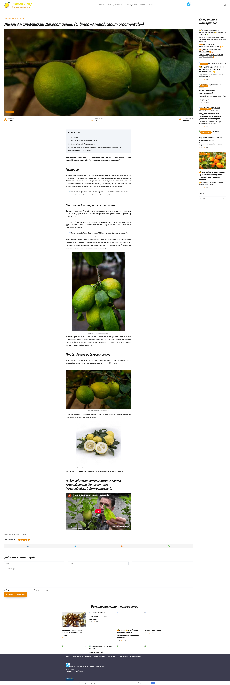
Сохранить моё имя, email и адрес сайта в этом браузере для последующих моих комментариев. (35, 590)
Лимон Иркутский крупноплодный (207, 92)
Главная (102, 5)
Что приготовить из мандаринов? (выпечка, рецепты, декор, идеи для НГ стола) (212, 39)
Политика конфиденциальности (130, 656)
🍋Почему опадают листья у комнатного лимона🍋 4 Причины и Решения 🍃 (212, 32)
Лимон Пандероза (152, 630)
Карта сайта (112, 656)
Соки (150, 5)
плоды (24, 534)
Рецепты (143, 5)
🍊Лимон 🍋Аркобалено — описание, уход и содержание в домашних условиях (129, 634)
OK (153, 683)
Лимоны (9, 112)
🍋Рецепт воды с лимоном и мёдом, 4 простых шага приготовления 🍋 (212, 69)
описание (16, 534)
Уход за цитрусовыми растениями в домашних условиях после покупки (210, 116)
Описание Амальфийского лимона (84, 141)
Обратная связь (99, 656)
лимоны (8, 534)
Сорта (68, 656)
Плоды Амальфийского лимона (83, 144)
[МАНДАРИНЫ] (212, 168)
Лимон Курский (96, 652)
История (74, 137)
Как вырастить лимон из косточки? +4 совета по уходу (72, 632)
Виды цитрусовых (115, 5)
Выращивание (131, 5)
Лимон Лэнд (22, 4)
